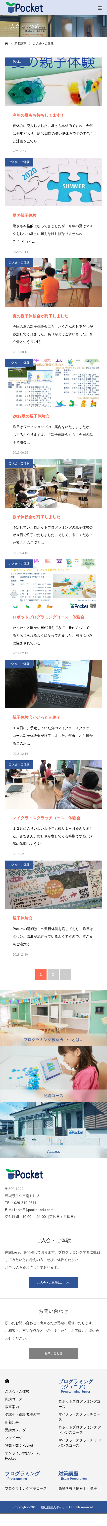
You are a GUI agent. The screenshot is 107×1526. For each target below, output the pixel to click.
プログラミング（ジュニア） (75, 1386)
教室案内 (12, 1407)
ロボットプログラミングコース (79, 1404)
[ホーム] (6, 43)
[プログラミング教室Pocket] (24, 7)
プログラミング (22, 1475)
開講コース (13, 1399)
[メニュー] (100, 7)
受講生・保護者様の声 (22, 1415)
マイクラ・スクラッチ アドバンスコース (79, 1442)
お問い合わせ (53, 1353)
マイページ (13, 1438)
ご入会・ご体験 (19, 162)
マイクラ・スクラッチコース (79, 1416)
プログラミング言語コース (26, 1488)
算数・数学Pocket (19, 1445)
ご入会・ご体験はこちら (53, 1282)
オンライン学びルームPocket (22, 1455)
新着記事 (12, 1422)
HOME (7, 1381)
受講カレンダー (17, 1430)
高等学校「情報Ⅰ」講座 (77, 1488)
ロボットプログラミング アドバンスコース (79, 1429)
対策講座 (72, 1475)
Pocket (17, 61)
